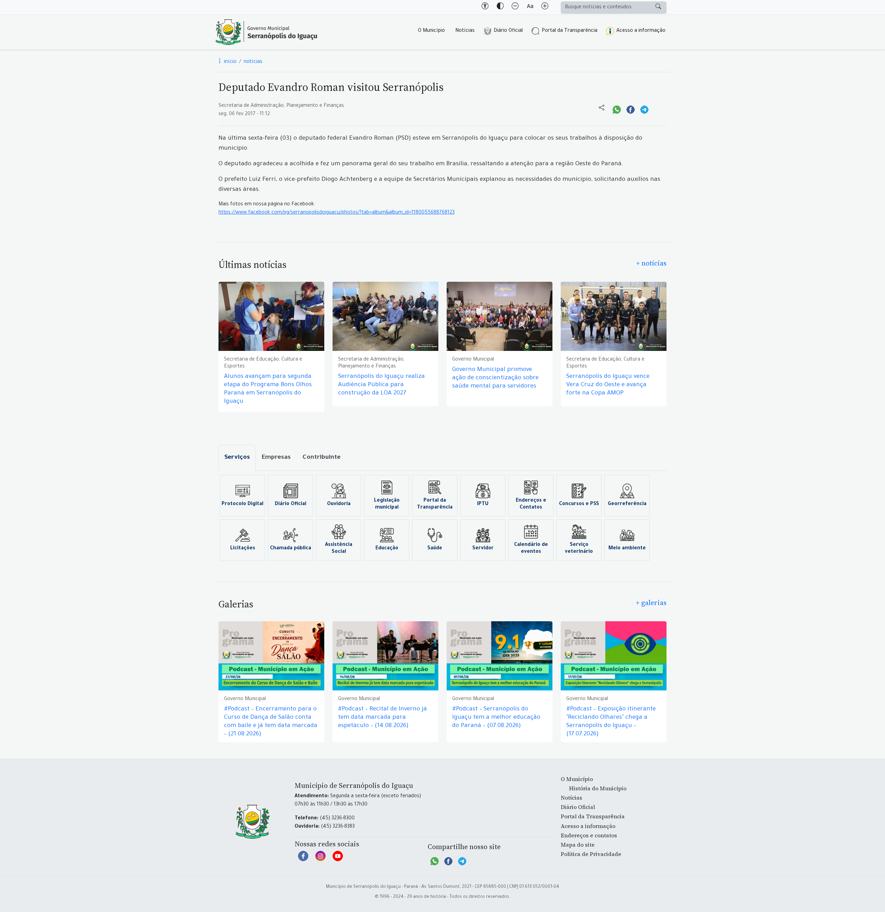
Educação (386, 548)
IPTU (482, 504)
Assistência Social (338, 548)
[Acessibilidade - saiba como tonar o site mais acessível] (485, 7)
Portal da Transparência (569, 31)
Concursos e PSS (579, 504)
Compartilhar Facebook (630, 109)
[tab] (237, 458)
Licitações (242, 548)
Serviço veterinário (579, 548)
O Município (431, 31)
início (229, 62)
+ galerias (651, 602)
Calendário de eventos (531, 548)
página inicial (266, 32)
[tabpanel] (442, 518)
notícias (253, 62)
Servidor (483, 548)
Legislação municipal (387, 504)
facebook (303, 859)
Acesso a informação (640, 31)
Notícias (465, 31)
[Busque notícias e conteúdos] (658, 7)
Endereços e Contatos (531, 504)
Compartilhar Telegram (644, 109)
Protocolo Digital (242, 504)
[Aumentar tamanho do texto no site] (544, 7)
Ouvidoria (339, 504)
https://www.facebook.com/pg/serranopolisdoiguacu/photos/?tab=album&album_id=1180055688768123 (336, 213)
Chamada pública (290, 548)
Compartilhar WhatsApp (617, 109)
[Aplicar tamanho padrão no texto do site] (530, 7)
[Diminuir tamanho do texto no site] (515, 7)
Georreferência (627, 504)
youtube (337, 859)
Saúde (434, 548)
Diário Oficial (508, 31)
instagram (320, 859)
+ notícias (651, 263)
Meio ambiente (627, 548)
